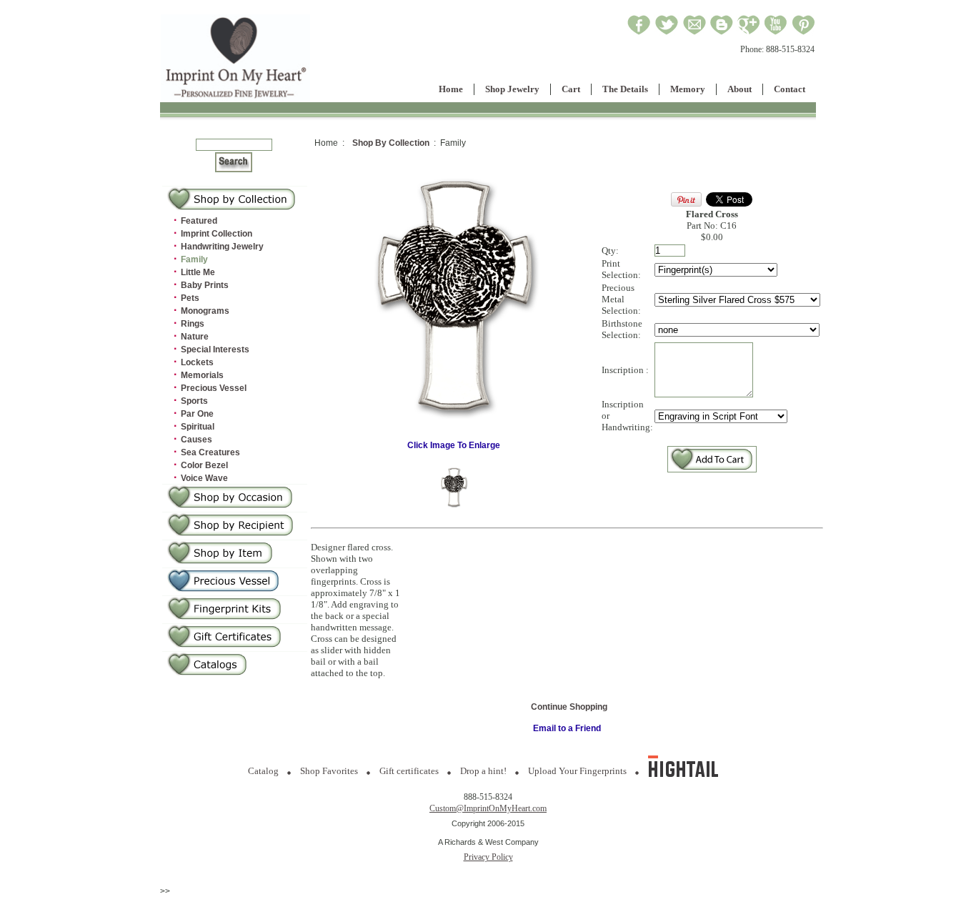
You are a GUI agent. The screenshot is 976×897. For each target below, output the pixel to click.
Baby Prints (205, 285)
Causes (196, 440)
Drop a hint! (483, 770)
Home (451, 89)
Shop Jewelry (512, 89)
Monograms (205, 311)
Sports (194, 401)
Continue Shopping (569, 707)
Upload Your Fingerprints (577, 770)
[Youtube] (776, 33)
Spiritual (197, 427)
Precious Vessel (214, 388)
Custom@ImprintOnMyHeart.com (488, 808)
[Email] (694, 33)
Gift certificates (409, 770)
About (739, 89)
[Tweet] (666, 33)
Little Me (198, 272)
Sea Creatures (210, 452)
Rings (192, 324)
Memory (687, 89)
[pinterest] (803, 33)
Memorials (202, 375)
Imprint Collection (216, 234)
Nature (195, 337)
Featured (199, 221)
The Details (625, 89)
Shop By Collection (390, 143)
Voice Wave (204, 478)
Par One (197, 414)
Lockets (197, 362)
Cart (571, 89)
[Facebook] (639, 33)
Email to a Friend (567, 728)
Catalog (263, 770)
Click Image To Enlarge (453, 445)
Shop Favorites (329, 770)
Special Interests (215, 350)
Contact (789, 89)
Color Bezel (204, 465)
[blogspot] (721, 33)
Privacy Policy (488, 857)
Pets (190, 298)
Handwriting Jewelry (222, 247)
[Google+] (748, 33)
